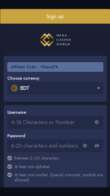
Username (16, 112)
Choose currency (23, 78)
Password (16, 135)
